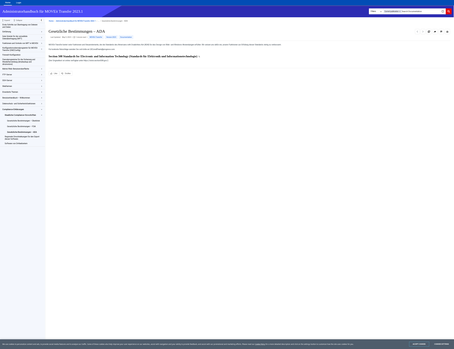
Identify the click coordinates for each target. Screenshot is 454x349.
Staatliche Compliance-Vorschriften (20, 115)
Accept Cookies (419, 344)
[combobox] (411, 11)
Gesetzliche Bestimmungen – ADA (22, 132)
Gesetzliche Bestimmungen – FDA (21, 126)
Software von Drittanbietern (16, 143)
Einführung (6, 32)
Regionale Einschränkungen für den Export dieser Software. (22, 137)
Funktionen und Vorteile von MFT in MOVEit (20, 43)
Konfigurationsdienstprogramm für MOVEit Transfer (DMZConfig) (19, 49)
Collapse (19, 20)
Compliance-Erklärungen (13, 109)
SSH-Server (7, 80)
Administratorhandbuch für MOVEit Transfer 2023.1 (76, 21)
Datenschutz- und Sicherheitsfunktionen (18, 103)
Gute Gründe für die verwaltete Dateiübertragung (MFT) (14, 37)
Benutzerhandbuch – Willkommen (16, 98)
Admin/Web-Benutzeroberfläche (15, 69)
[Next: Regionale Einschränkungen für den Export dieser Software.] (423, 31)
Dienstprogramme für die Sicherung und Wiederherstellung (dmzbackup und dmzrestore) (18, 61)
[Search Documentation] (449, 11)
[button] (400, 11)
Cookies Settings (441, 344)
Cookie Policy (260, 344)
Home (7, 2)
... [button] (98, 21)
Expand (7, 20)
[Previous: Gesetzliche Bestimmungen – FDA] (417, 31)
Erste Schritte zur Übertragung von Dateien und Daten (19, 26)
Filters (373, 11)
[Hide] (41, 20)
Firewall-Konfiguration (11, 55)
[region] (227, 344)
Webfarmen (7, 86)
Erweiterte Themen (10, 92)
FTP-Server (7, 74)
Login (18, 3)
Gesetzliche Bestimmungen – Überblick (23, 121)
